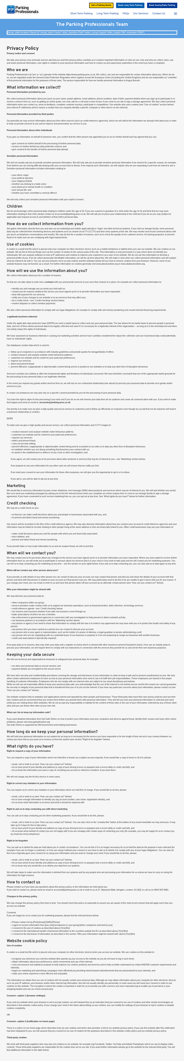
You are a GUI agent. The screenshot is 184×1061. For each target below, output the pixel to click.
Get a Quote (101, 5)
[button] (175, 13)
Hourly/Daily (162, 5)
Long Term (130, 5)
